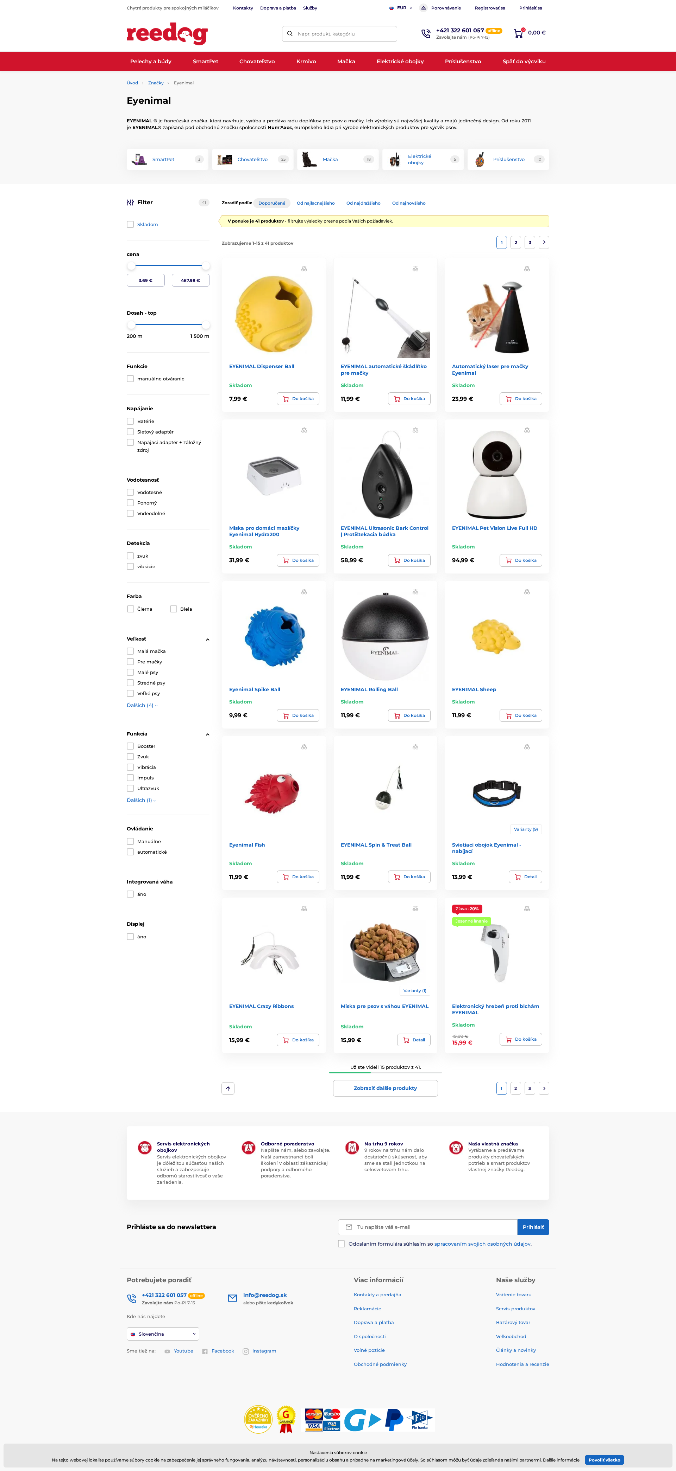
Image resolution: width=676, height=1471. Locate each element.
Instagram (264, 1351)
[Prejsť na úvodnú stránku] (167, 34)
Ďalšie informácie (561, 1460)
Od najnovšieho (409, 203)
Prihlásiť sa (530, 8)
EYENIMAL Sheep (474, 689)
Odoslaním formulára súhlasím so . (440, 1244)
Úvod (132, 82)
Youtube (183, 1351)
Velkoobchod (511, 1336)
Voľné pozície (369, 1350)
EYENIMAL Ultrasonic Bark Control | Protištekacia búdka (384, 531)
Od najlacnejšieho (316, 203)
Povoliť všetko (604, 1460)
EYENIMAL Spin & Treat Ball (376, 845)
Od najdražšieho (363, 203)
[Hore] (228, 1088)
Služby (310, 8)
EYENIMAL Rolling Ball (369, 689)
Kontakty (243, 8)
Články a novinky (516, 1350)
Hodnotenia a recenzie (522, 1364)
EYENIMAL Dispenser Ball (261, 366)
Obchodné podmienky (380, 1364)
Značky (156, 82)
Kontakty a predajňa (377, 1294)
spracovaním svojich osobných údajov (482, 1244)
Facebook (223, 1351)
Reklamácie (367, 1308)
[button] (304, 268)
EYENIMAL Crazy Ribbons (261, 1006)
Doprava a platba (278, 8)
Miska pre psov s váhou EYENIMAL (384, 1006)
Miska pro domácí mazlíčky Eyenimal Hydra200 (264, 531)
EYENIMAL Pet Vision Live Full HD (495, 528)
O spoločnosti (370, 1336)
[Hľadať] (290, 34)
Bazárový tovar (513, 1322)
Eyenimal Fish (247, 845)
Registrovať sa (490, 8)
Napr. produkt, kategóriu (326, 34)
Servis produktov (515, 1308)
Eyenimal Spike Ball (254, 689)
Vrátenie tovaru (514, 1294)
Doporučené (271, 203)
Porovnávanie (446, 8)
